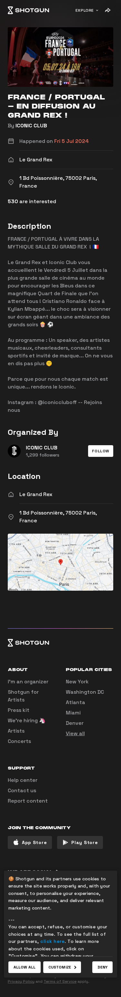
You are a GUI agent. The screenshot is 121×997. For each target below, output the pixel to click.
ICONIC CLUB (31, 125)
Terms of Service (60, 981)
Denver (75, 723)
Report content (28, 800)
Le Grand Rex (35, 494)
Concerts (19, 741)
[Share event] (107, 10)
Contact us (22, 790)
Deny (102, 967)
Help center (22, 780)
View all (75, 733)
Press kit (18, 710)
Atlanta (75, 702)
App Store (34, 842)
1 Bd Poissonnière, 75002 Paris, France (58, 516)
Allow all (24, 967)
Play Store (84, 842)
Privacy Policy (21, 981)
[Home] (28, 10)
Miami (73, 712)
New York (77, 681)
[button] (100, 451)
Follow (100, 451)
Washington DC (85, 692)
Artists (16, 730)
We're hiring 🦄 (26, 720)
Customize (59, 967)
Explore (85, 10)
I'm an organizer (28, 681)
